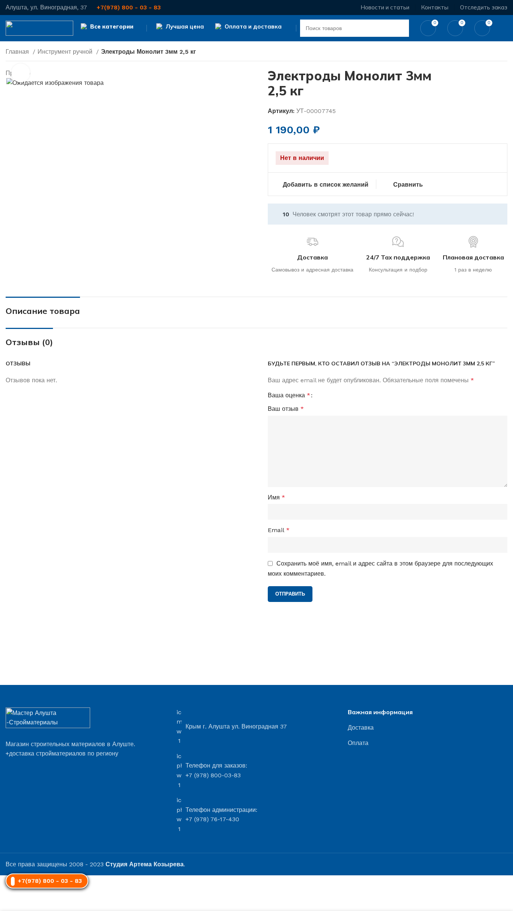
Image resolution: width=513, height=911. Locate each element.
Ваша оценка (289, 395)
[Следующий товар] (503, 52)
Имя (276, 497)
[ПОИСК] (400, 28)
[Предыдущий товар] (488, 52)
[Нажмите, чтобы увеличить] (20, 72)
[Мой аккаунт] (504, 28)
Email (279, 530)
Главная (18, 51)
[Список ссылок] (427, 728)
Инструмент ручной (66, 51)
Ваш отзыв (286, 408)
